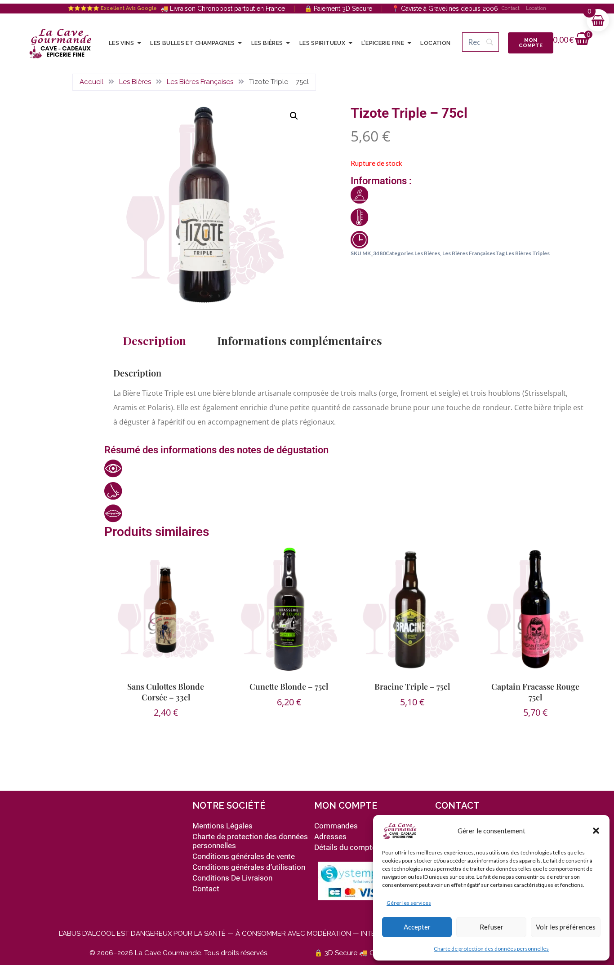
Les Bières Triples (528, 253)
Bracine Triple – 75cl (412, 686)
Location (536, 8)
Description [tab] (154, 340)
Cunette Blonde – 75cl (288, 686)
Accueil (91, 82)
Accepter (417, 927)
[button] (596, 830)
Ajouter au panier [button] (285, 731)
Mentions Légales (222, 825)
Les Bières (135, 82)
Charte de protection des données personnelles (491, 948)
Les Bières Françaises (200, 82)
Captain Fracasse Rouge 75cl (535, 691)
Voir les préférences (566, 927)
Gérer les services (409, 902)
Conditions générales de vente (243, 856)
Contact (511, 8)
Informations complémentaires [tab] (299, 340)
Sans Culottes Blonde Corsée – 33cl (165, 691)
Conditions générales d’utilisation (248, 867)
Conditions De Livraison (232, 877)
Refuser (491, 927)
